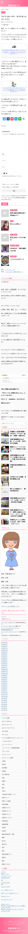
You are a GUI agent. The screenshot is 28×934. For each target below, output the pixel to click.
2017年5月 (4, 706)
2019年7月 (4, 656)
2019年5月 (4, 660)
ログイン (3, 872)
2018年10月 (4, 673)
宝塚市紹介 (10, 921)
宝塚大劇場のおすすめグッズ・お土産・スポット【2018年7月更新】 (18, 500)
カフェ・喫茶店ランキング (7, 890)
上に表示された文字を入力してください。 (12, 176)
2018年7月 (4, 679)
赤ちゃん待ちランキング (6, 899)
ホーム (5, 921)
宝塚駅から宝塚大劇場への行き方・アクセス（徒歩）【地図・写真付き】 (18, 433)
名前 (3, 154)
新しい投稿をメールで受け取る (11, 187)
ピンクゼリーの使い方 (7, 622)
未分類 (4, 125)
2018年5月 (4, 683)
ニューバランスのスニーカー (9, 628)
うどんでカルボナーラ (17, 259)
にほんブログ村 (5, 882)
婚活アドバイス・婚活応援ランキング (9, 893)
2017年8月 (4, 700)
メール (3, 160)
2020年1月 (4, 646)
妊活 (15, 921)
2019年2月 (4, 665)
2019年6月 (4, 658)
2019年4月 (4, 662)
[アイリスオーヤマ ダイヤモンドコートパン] (16, 118)
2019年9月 (4, 652)
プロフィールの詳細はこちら (10, 606)
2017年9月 (4, 698)
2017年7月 (4, 702)
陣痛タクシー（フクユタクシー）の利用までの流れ (18, 449)
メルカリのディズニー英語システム (14, 924)
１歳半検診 (4, 635)
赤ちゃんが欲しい (15, 224)
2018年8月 (4, 677)
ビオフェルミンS (9, 270)
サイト (3, 167)
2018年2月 (4, 689)
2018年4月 (4, 685)
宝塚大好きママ (14, 5)
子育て (19, 921)
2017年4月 (4, 708)
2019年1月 (4, 667)
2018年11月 (4, 671)
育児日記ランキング (5, 896)
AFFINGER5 (16, 931)
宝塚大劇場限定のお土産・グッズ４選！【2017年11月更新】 (18, 441)
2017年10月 (4, 696)
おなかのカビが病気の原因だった (14, 272)
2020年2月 (4, 644)
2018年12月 (4, 669)
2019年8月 (4, 654)
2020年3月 (4, 642)
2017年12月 (4, 692)
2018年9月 (4, 675)
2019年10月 (4, 650)
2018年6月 (4, 681)
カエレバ (16, 53)
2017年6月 (4, 704)
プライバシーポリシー (12, 922)
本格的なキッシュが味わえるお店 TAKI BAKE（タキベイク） (18, 521)
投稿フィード (5, 874)
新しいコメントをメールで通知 (11, 184)
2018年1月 (4, 690)
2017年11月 (4, 694)
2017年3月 (4, 710)
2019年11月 (4, 648)
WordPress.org (5, 877)
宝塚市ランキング (5, 904)
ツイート (3, 616)
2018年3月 (4, 687)
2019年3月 (4, 663)
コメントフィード (6, 876)
